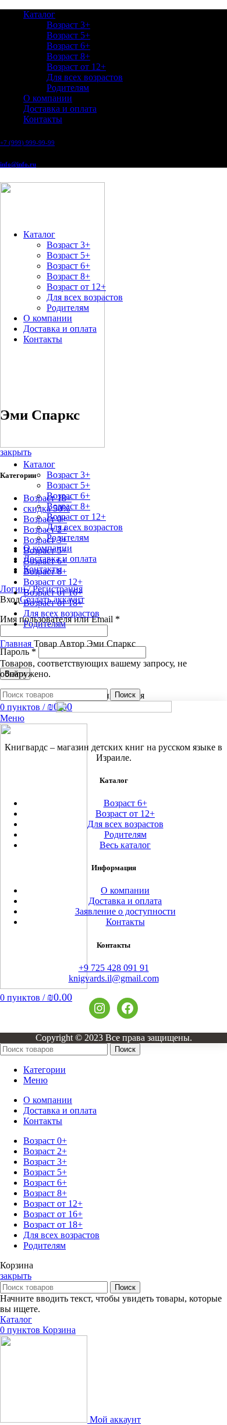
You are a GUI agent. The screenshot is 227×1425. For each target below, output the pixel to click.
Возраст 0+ (45, 519)
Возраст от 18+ (53, 603)
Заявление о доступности (125, 911)
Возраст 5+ (68, 35)
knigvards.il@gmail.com (114, 978)
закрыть (15, 452)
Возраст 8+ (68, 56)
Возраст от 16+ (53, 592)
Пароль (18, 652)
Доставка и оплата (125, 901)
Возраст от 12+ (76, 67)
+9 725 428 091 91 (114, 968)
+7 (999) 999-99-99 (27, 142)
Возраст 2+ (45, 529)
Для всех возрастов (85, 77)
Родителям (68, 88)
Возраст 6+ (68, 46)
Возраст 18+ (47, 498)
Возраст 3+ (68, 25)
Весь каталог (125, 845)
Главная (17, 643)
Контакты (125, 922)
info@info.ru (18, 164)
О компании (125, 890)
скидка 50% (46, 508)
